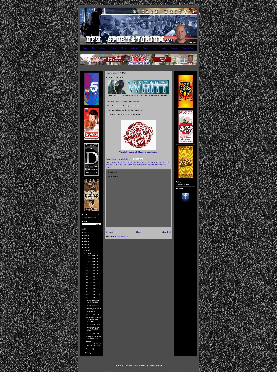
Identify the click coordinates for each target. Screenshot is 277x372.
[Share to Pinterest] (142, 159)
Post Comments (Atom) (121, 236)
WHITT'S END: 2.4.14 (92, 334)
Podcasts (134, 48)
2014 (86, 247)
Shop (154, 48)
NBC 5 (112, 164)
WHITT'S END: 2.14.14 (92, 285)
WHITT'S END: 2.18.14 (92, 279)
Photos (113, 48)
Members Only (187, 48)
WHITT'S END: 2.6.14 (92, 315)
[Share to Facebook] (140, 159)
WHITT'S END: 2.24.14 (92, 268)
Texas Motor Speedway (155, 164)
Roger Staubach (127, 164)
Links (164, 48)
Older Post (166, 232)
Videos (145, 48)
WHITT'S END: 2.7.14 (92, 305)
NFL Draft (118, 164)
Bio (93, 48)
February (89, 253)
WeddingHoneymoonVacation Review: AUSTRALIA (93, 310)
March (88, 250)
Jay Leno (140, 162)
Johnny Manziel (156, 162)
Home (85, 48)
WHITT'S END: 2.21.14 (92, 270)
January (88, 349)
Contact (174, 48)
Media (123, 48)
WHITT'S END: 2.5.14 (92, 324)
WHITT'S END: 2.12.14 (92, 291)
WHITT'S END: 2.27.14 (92, 259)
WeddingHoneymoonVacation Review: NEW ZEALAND (93, 319)
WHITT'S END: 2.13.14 (92, 288)
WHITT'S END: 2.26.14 (92, 262)
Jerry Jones (146, 162)
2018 (86, 235)
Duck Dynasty (132, 162)
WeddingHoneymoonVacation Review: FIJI (93, 301)
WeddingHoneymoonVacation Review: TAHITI (93, 337)
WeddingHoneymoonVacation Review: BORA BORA (93, 329)
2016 (86, 241)
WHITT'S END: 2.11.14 (92, 294)
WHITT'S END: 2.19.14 (92, 276)
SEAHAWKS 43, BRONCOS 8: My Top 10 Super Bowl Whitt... (93, 343)
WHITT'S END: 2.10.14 (92, 297)
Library (103, 48)
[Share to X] (138, 159)
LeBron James (166, 162)
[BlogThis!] (135, 159)
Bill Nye (113, 162)
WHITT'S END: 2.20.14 (92, 274)
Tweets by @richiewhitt (183, 184)
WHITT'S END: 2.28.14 (92, 256)
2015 (86, 244)
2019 (86, 232)
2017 (86, 238)
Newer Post (111, 232)
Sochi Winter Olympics (140, 164)
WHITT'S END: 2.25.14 (92, 265)
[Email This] (133, 159)
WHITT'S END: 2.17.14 (92, 282)
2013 (86, 353)
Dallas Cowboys (122, 162)
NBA (107, 164)
